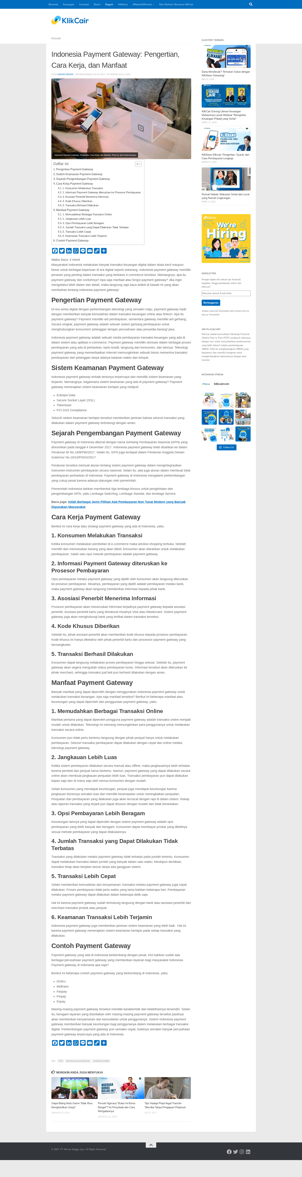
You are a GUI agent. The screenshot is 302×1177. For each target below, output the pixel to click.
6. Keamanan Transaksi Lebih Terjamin (85, 236)
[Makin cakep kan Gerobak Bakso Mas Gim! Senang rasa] (243, 400)
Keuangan (68, 4)
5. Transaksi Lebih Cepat (77, 231)
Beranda (53, 4)
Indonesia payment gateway (78, 1061)
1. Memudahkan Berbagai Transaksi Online (87, 214)
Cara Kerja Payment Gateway (74, 183)
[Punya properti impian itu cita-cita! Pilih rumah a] (226, 417)
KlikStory (123, 4)
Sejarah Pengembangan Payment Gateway (83, 178)
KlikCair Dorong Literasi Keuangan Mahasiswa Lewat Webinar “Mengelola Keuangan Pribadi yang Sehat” (224, 115)
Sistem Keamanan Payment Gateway (79, 174)
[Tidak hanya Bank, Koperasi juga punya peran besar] (226, 434)
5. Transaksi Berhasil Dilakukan (81, 205)
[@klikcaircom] (229, 1151)
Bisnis (97, 4)
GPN (61, 1061)
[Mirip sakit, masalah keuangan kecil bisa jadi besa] (243, 434)
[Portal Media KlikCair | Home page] (70, 20)
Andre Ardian (65, 74)
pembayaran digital (101, 1061)
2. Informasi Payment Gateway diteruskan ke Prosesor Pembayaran (102, 192)
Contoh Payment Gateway (72, 240)
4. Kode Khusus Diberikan (77, 201)
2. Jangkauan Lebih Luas (77, 218)
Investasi (84, 4)
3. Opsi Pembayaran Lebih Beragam (83, 223)
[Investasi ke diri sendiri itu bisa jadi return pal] (209, 417)
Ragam (109, 4)
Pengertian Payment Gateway (74, 169)
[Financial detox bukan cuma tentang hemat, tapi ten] (226, 400)
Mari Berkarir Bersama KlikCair (176, 4)
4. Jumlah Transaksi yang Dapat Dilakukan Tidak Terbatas (96, 227)
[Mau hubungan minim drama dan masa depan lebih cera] (209, 400)
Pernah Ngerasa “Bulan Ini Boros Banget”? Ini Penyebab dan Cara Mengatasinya (116, 1107)
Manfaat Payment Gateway (72, 209)
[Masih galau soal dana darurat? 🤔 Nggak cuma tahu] (209, 434)
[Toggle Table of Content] (136, 164)
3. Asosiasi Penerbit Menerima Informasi (86, 196)
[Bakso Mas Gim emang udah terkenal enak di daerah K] (243, 417)
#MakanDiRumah (142, 4)
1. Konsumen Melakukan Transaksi (83, 188)
